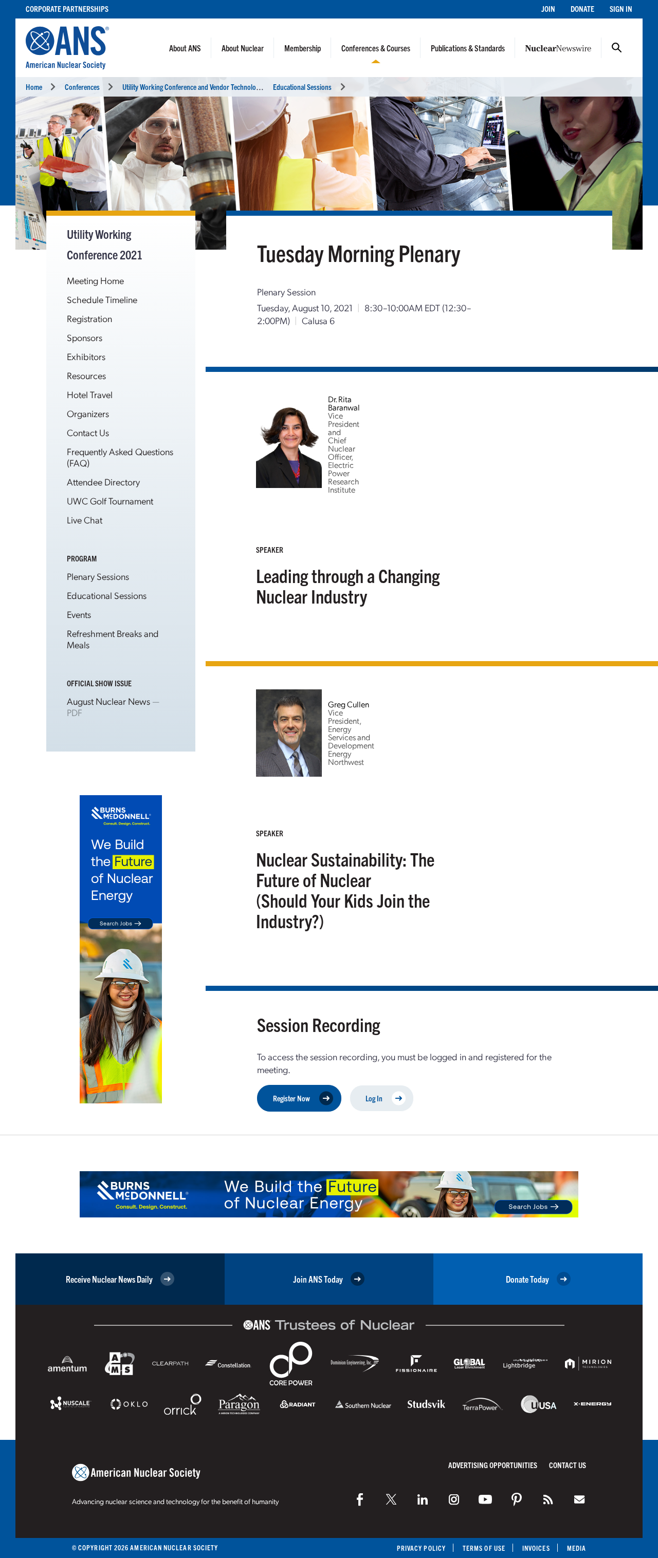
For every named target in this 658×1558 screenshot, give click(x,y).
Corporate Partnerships (67, 8)
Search (616, 47)
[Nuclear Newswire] (548, 1499)
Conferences (82, 86)
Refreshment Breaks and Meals (113, 638)
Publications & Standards (468, 48)
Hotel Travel (90, 394)
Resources (86, 375)
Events (79, 614)
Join (548, 8)
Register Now (291, 1098)
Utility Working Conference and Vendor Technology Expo (200, 86)
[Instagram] (454, 1499)
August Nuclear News (108, 701)
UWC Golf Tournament (110, 500)
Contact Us (88, 432)
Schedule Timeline (102, 299)
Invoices (536, 1548)
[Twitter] (391, 1499)
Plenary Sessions (98, 576)
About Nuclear (243, 48)
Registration (89, 318)
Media (576, 1548)
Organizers (88, 413)
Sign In (621, 8)
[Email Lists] (579, 1499)
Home (34, 86)
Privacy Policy (421, 1548)
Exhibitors (86, 356)
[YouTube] (485, 1499)
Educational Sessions (302, 86)
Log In (373, 1098)
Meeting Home (95, 280)
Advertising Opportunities (492, 1465)
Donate (582, 8)
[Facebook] (360, 1499)
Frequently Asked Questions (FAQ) (120, 456)
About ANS (185, 48)
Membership (302, 48)
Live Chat (84, 519)
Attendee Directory (103, 481)
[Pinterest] (516, 1499)
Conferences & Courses (375, 48)
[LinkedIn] (422, 1499)
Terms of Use (484, 1548)
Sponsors (84, 337)
